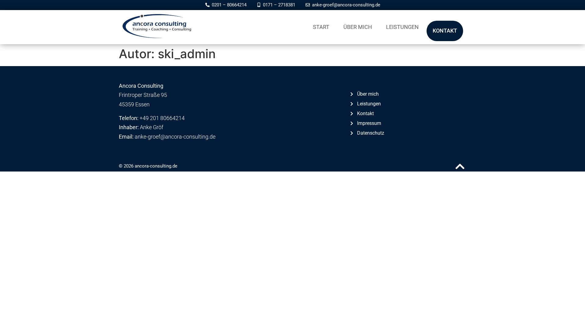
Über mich (357, 27)
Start (321, 27)
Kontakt (445, 30)
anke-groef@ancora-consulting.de (175, 136)
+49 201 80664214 (162, 118)
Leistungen (402, 27)
